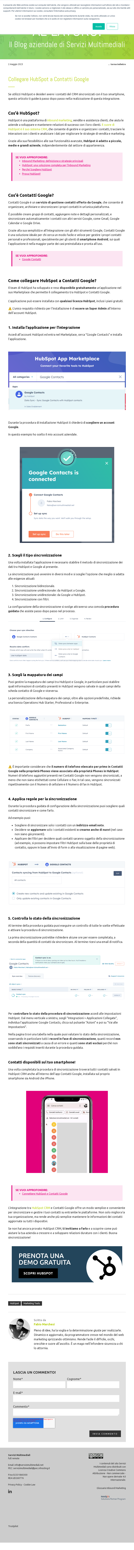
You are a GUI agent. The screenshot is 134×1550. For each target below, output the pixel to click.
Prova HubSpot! (31, 173)
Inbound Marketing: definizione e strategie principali (52, 160)
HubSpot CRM (41, 1207)
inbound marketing (59, 120)
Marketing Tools (32, 1303)
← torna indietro (117, 64)
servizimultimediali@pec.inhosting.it (31, 1468)
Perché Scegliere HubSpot (37, 169)
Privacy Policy (15, 1484)
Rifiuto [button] (112, 26)
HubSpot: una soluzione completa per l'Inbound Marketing (56, 165)
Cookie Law (29, 1484)
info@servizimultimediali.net (29, 1465)
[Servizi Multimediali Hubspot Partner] (112, 1502)
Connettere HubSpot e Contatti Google (45, 1193)
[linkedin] (10, 1491)
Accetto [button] (98, 26)
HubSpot (14, 1303)
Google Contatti (31, 259)
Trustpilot (13, 1526)
